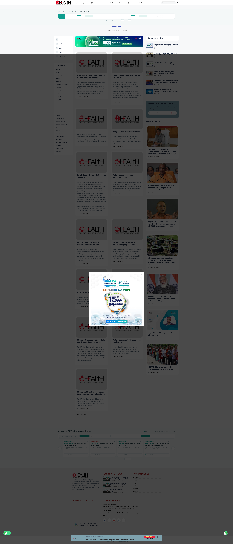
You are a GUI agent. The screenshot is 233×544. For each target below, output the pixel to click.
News (87, 3)
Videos (114, 3)
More (142, 3)
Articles (96, 3)
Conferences (62, 44)
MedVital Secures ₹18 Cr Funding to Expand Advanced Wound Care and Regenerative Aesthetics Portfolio (166, 46)
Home (80, 3)
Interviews (105, 3)
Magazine (133, 3)
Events (123, 3)
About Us (61, 52)
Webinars (61, 48)
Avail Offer (149, 538)
